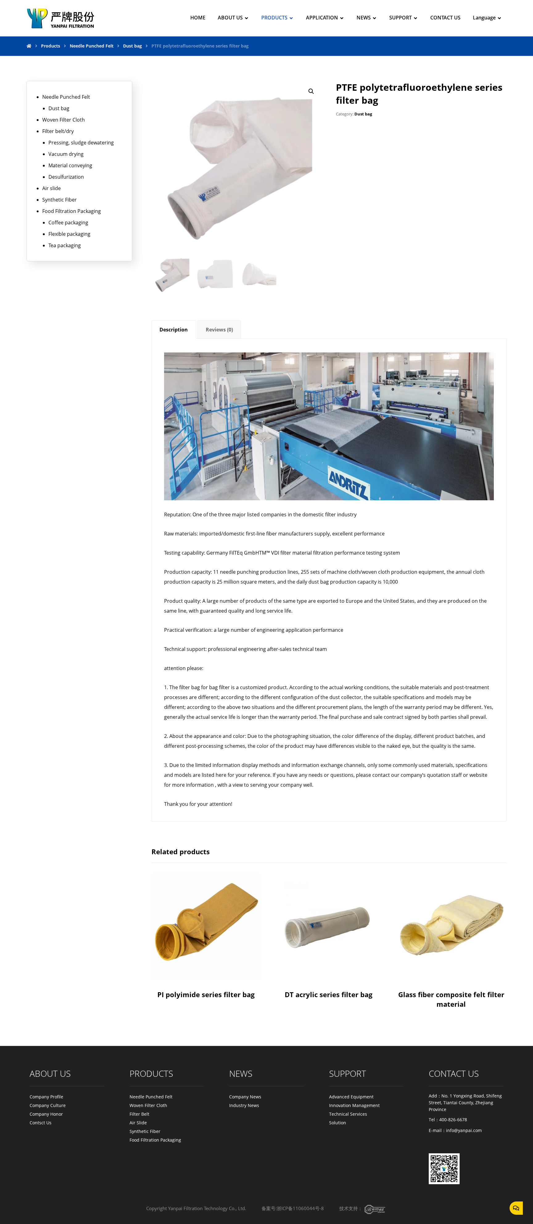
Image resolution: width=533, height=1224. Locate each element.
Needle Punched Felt (66, 97)
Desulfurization (66, 176)
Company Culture (48, 1105)
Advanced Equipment (351, 1097)
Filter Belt (139, 1114)
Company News (245, 1097)
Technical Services (348, 1114)
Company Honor (46, 1114)
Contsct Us (41, 1123)
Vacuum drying (66, 154)
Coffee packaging (68, 222)
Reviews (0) (219, 329)
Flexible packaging (69, 234)
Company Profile (46, 1097)
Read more (208, 966)
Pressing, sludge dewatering (81, 142)
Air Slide (138, 1123)
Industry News (244, 1105)
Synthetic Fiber (59, 199)
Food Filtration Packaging (71, 211)
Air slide (51, 188)
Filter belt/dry (58, 131)
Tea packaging (64, 245)
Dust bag (363, 114)
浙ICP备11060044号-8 (300, 1208)
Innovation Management (354, 1105)
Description (173, 329)
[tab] (173, 329)
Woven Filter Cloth (63, 119)
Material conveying (70, 165)
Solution (337, 1123)
